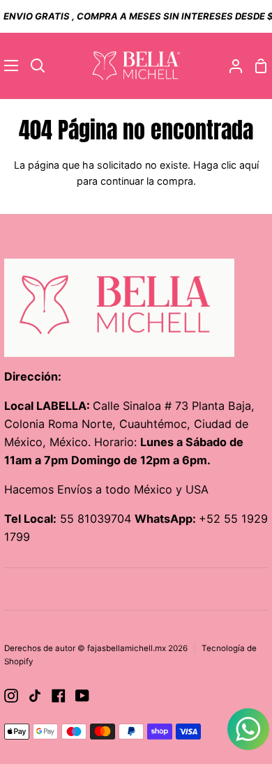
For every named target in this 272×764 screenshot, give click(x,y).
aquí (249, 165)
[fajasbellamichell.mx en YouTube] (82, 696)
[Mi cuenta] (230, 66)
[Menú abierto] (10, 65)
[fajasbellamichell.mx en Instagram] (11, 696)
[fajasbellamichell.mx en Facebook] (59, 696)
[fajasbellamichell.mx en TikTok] (35, 696)
